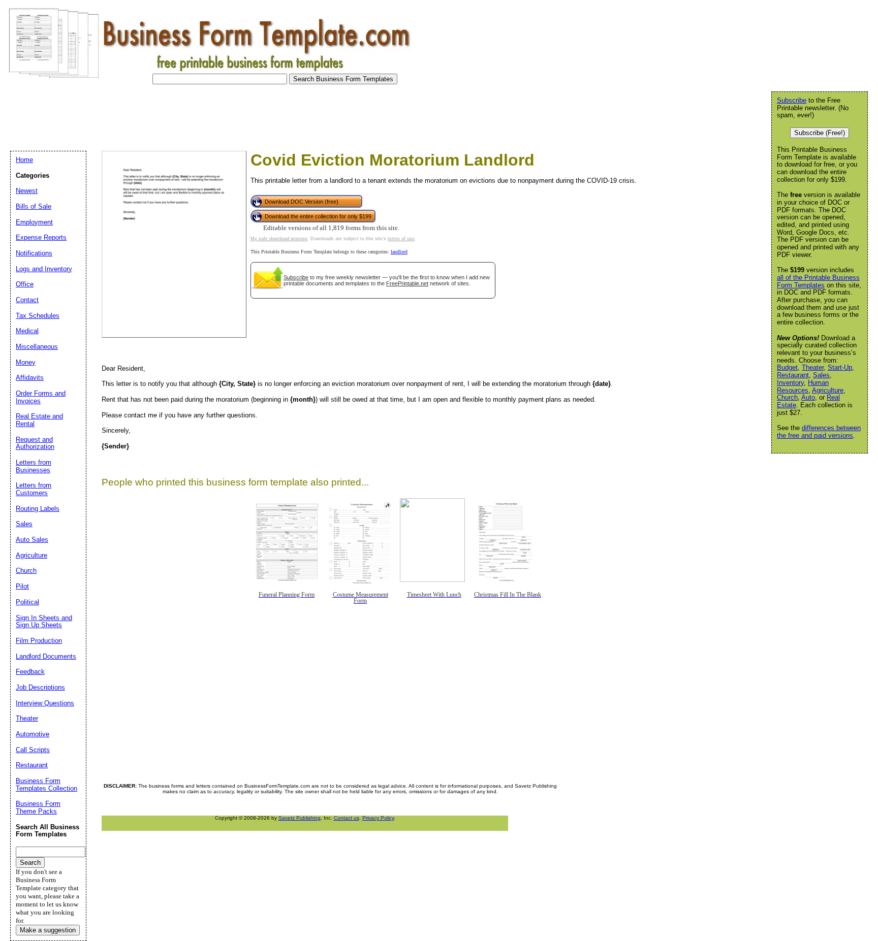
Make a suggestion (48, 930)
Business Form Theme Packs (38, 807)
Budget (787, 367)
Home (24, 160)
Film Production (39, 640)
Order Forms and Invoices (41, 397)
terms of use (401, 238)
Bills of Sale (33, 206)
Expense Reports (41, 237)
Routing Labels (37, 508)
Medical (27, 331)
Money (26, 362)
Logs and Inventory (44, 269)
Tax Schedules (37, 315)
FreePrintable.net (407, 283)
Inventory (790, 382)
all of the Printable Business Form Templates (818, 281)
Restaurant (793, 375)
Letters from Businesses (33, 466)
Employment (34, 222)
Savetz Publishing (299, 818)
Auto (808, 397)
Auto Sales (32, 539)
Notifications (34, 253)
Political (27, 602)
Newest (27, 190)
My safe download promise (278, 238)
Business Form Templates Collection (46, 784)
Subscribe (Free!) (819, 133)
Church (787, 397)
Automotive (32, 734)
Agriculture (827, 390)
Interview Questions (45, 703)
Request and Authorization (35, 443)
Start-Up (840, 367)
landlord (399, 251)
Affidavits (30, 377)
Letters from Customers (33, 489)
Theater (813, 367)
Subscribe (296, 277)
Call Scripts (33, 750)
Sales (821, 375)
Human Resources (803, 386)
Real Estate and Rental (39, 420)
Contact (27, 300)
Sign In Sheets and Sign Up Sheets (44, 621)
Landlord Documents (46, 656)
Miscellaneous (37, 346)
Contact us (346, 818)
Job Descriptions (40, 687)
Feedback (30, 671)
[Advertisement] (190, 115)
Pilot (22, 586)
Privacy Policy (378, 818)
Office (25, 284)
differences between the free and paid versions (819, 431)
